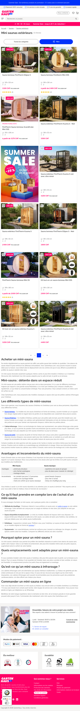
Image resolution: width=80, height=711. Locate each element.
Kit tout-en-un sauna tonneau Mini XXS (56, 280)
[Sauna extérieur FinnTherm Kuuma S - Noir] (58, 108)
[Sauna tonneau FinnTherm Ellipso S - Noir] (58, 216)
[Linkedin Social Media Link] (17, 699)
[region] (40, 3)
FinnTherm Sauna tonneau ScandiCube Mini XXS (18, 128)
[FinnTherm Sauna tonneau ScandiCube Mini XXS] (19, 108)
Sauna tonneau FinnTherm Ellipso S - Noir (57, 231)
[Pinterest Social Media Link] (13, 699)
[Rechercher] (76, 19)
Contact (36, 683)
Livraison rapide (71, 7)
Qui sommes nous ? (42, 679)
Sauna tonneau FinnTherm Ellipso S (16, 75)
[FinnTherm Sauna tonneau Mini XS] (19, 265)
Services (60, 679)
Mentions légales (39, 695)
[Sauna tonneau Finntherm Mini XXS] (58, 60)
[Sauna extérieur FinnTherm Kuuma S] (19, 216)
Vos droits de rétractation (42, 690)
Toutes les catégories (21, 42)
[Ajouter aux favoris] (3, 49)
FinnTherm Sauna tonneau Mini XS (16, 280)
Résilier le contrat (41, 693)
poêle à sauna (62, 506)
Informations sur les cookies (43, 685)
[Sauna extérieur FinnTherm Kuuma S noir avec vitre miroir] (58, 159)
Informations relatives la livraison (68, 690)
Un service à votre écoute (36, 7)
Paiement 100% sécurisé (14, 7)
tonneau (31, 525)
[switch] (7, 703)
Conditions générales (41, 698)
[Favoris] (73, 13)
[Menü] (10, 690)
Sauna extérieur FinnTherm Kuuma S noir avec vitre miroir (57, 175)
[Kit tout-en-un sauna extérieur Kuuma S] (19, 314)
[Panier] (77, 13)
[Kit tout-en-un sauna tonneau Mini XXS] (58, 265)
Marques (60, 685)
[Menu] (2, 19)
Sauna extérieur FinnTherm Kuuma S (17, 231)
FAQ (58, 683)
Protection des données (42, 687)
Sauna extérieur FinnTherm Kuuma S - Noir (58, 124)
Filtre (57, 42)
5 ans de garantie (55, 7)
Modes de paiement (63, 687)
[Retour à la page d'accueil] (7, 13)
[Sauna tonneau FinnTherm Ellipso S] (19, 60)
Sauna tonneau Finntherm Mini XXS (55, 75)
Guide (59, 692)
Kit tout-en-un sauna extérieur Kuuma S (18, 329)
